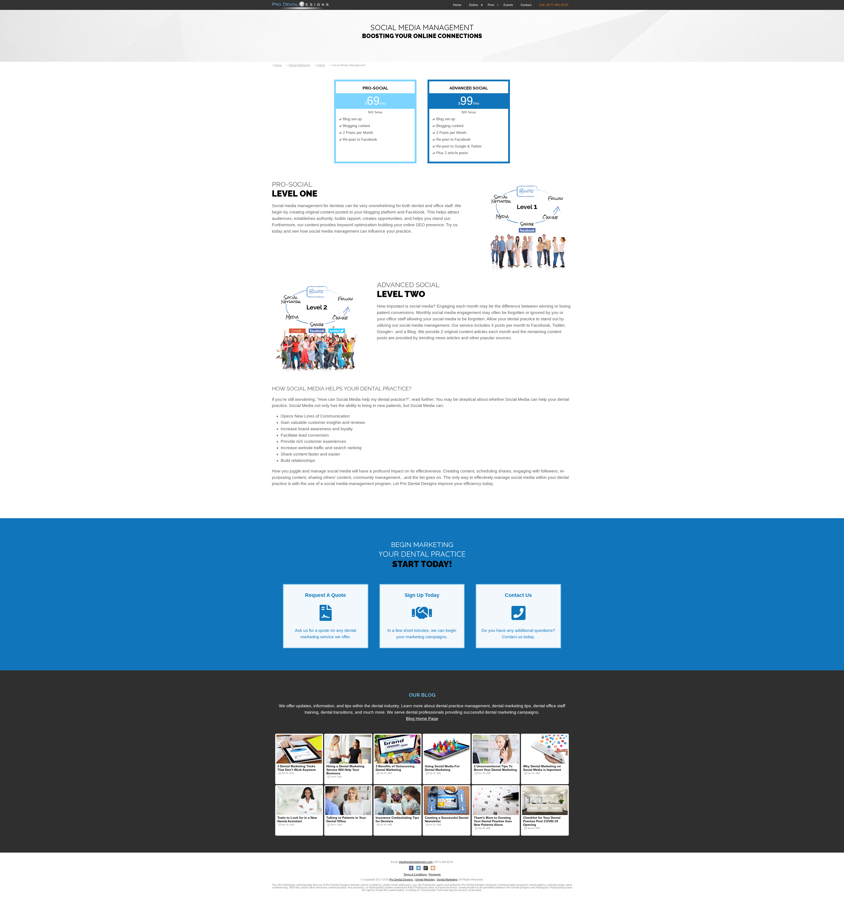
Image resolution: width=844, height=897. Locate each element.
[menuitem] (457, 5)
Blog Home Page (422, 718)
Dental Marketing (299, 65)
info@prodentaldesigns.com (416, 862)
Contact (526, 5)
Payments (435, 874)
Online (473, 5)
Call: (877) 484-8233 (553, 5)
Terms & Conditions (415, 874)
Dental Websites (425, 879)
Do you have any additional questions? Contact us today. (518, 615)
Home (457, 5)
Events (508, 5)
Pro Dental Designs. (401, 879)
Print (491, 5)
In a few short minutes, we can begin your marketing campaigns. (421, 615)
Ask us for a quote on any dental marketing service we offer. (325, 615)
